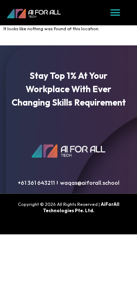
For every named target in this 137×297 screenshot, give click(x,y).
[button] (115, 13)
